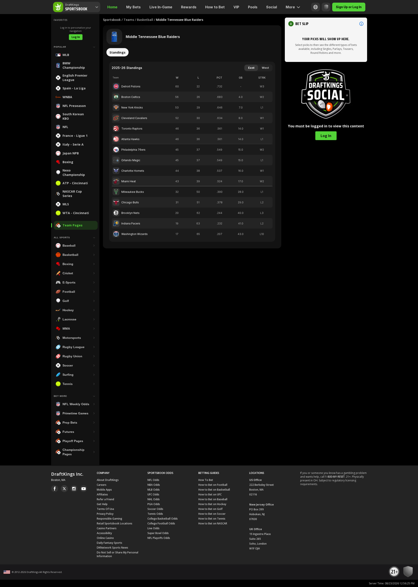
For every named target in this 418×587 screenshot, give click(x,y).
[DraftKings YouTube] (83, 488)
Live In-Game (160, 7)
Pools (252, 7)
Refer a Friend (105, 499)
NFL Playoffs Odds (158, 538)
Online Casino (105, 538)
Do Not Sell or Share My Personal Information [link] (117, 554)
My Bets (133, 7)
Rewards (188, 7)
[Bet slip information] (361, 24)
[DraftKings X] (64, 488)
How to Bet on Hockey (212, 504)
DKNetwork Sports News (112, 547)
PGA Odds (153, 504)
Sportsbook (112, 20)
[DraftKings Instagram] (73, 488)
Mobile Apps (104, 489)
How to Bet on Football (212, 485)
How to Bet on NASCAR (212, 523)
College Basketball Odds (162, 518)
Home (112, 7)
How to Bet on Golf (210, 509)
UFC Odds (153, 494)
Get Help (102, 504)
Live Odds (153, 528)
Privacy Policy (105, 514)
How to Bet (215, 7)
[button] (326, 24)
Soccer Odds (155, 509)
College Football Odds (161, 523)
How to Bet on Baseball (212, 499)
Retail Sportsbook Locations (114, 523)
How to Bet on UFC (210, 494)
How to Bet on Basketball (214, 489)
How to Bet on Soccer (212, 514)
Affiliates (102, 494)
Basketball (145, 20)
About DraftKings (108, 480)
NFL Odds (153, 480)
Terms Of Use (105, 509)
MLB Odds (153, 489)
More (290, 7)
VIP (236, 7)
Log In (76, 37)
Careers (101, 485)
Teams (129, 20)
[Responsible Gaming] (326, 7)
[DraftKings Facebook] (54, 488)
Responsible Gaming (109, 518)
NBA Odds (153, 485)
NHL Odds (153, 499)
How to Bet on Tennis (211, 518)
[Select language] (315, 7)
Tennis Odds (155, 514)
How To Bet (205, 480)
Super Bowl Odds (158, 533)
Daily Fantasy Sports (109, 543)
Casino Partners (107, 528)
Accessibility (104, 533)
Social (271, 7)
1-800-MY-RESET (335, 477)
